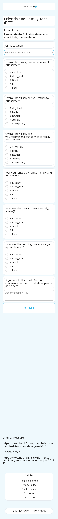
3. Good (14, 80)
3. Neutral (15, 116)
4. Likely (14, 112)
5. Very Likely (16, 108)
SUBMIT (29, 308)
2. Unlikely (15, 120)
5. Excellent (15, 72)
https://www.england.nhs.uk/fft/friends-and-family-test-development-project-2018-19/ (29, 460)
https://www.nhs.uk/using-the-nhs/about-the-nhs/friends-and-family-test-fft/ (28, 444)
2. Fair (13, 84)
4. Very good (16, 76)
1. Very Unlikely (17, 124)
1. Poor (13, 88)
